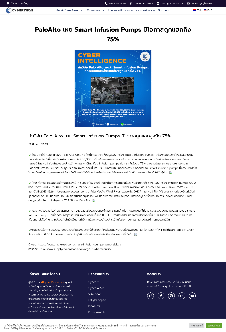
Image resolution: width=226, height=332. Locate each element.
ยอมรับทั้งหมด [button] (214, 326)
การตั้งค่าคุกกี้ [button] (197, 326)
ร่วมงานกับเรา (144, 10)
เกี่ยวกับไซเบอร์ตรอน (67, 10)
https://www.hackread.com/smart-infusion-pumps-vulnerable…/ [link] (79, 244)
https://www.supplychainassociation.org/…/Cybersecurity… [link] (75, 249)
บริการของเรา (93, 10)
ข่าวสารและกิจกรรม (118, 10)
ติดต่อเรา (163, 10)
